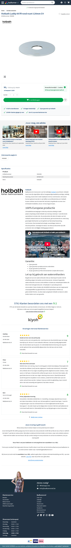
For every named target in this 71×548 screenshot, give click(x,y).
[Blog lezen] (13, 132)
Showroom (40, 504)
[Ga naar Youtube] (52, 515)
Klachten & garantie (8, 506)
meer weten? (58, 546)
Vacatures (40, 508)
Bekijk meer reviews (36, 417)
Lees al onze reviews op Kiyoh (34, 311)
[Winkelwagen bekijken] (69, 2)
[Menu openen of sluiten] (2, 2)
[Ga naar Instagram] (46, 515)
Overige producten (11, 10)
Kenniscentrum (41, 510)
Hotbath (4, 158)
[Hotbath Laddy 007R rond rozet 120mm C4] (35, 48)
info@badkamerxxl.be (47, 488)
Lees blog (5, 147)
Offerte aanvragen (8, 504)
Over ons (39, 497)
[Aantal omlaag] (10, 94)
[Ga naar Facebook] (44, 515)
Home (2, 10)
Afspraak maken (41, 506)
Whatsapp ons (45, 485)
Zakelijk (39, 499)
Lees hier (28, 456)
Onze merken (41, 512)
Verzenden (6, 499)
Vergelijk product (65, 14)
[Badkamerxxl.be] (12, 2)
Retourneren (6, 501)
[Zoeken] (52, 2)
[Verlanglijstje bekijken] (65, 2)
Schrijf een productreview (35, 460)
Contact (39, 501)
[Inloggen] (61, 2)
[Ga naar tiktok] (38, 515)
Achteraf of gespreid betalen (36, 7)
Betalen (5, 497)
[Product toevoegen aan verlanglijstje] (65, 100)
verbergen (66, 546)
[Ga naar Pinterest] (49, 515)
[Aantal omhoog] (17, 94)
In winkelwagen (34, 100)
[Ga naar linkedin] (41, 515)
